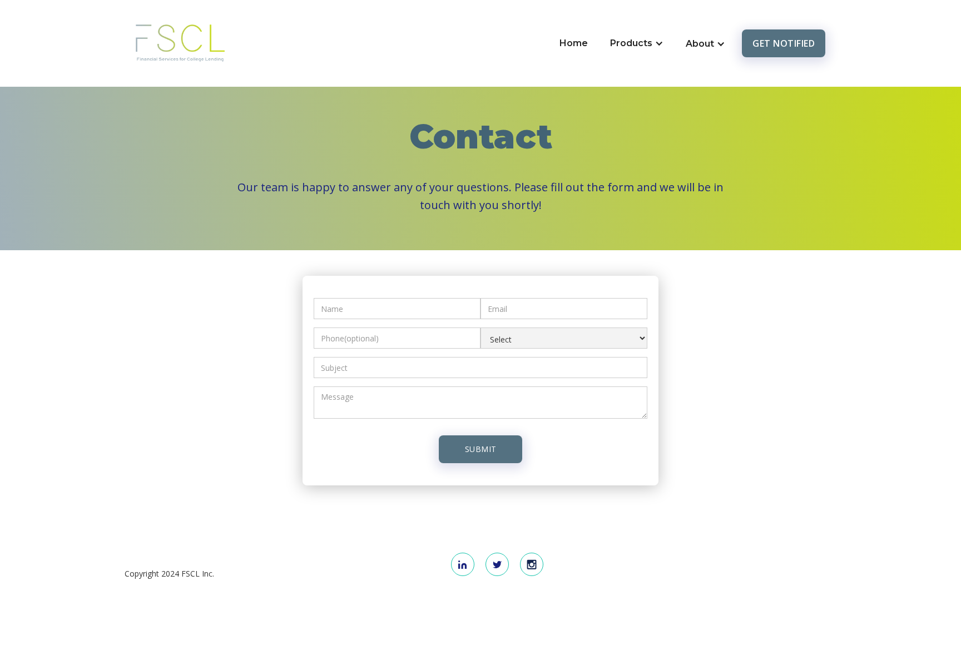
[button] (637, 43)
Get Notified (783, 43)
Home (573, 43)
